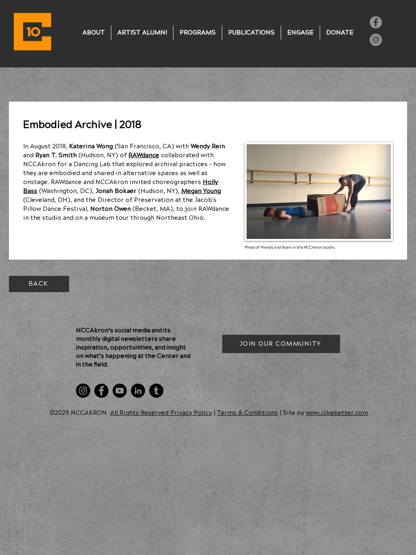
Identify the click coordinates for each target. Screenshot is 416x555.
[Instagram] (376, 40)
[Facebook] (376, 22)
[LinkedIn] (138, 391)
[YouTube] (120, 391)
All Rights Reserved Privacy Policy (161, 413)
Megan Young (201, 191)
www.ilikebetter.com (337, 413)
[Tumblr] (156, 391)
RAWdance (143, 155)
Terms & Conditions (247, 413)
